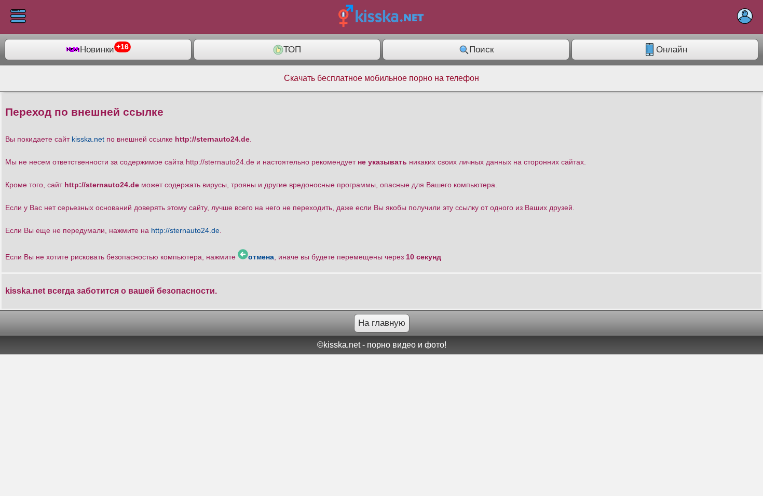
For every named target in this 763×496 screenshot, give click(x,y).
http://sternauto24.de (185, 230)
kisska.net (88, 139)
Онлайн (671, 49)
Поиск (481, 49)
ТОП (292, 49)
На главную (381, 323)
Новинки (104, 48)
